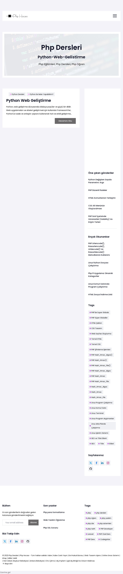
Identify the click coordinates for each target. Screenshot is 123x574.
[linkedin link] (102, 463)
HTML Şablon (96, 323)
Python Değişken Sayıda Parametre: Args (100, 181)
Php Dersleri (14, 555)
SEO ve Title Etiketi (99, 438)
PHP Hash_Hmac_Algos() (101, 355)
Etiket (111, 443)
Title (102, 443)
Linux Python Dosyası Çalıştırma (98, 264)
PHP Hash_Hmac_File (100, 381)
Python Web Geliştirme (28, 100)
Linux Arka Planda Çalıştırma (98, 426)
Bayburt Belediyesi (20, 561)
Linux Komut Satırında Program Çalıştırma (98, 285)
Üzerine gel (5, 572)
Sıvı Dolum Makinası (86, 561)
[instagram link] (108, 463)
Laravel (90, 534)
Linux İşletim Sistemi (99, 433)
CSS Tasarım (96, 328)
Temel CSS (96, 344)
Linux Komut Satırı (98, 408)
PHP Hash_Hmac (98, 376)
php (89, 513)
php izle (91, 523)
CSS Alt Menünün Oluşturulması (96, 207)
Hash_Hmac (96, 392)
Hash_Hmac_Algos (99, 387)
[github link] (90, 468)
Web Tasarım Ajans (93, 555)
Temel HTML (96, 339)
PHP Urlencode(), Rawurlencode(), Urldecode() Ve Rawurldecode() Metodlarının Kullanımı (99, 249)
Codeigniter (105, 539)
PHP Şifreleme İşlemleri (100, 349)
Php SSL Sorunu (50, 527)
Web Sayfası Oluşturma (101, 333)
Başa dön (8, 563)
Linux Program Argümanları (102, 418)
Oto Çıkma (50, 561)
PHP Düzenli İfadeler (97, 190)
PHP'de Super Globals (100, 312)
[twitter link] (90, 463)
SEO (93, 443)
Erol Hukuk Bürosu (76, 555)
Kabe (50, 555)
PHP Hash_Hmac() (99, 360)
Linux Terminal (97, 413)
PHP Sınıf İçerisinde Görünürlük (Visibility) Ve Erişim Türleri (100, 219)
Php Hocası (25, 555)
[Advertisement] (102, 128)
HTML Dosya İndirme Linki (100, 294)
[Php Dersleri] (17, 16)
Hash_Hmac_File (98, 397)
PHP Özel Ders (104, 534)
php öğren (92, 518)
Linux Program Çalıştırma (101, 402)
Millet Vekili (12, 558)
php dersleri (101, 513)
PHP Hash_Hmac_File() (101, 365)
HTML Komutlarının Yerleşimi (101, 198)
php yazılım (106, 518)
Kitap (4, 558)
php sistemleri (105, 523)
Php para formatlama (54, 512)
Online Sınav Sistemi (110, 555)
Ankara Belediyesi (37, 561)
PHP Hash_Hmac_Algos (101, 371)
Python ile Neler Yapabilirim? (41, 94)
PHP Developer (107, 529)
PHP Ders (91, 539)
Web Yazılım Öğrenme (54, 520)
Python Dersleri (18, 94)
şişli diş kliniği (72, 561)
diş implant (61, 561)
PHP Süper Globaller (99, 318)
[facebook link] (96, 463)
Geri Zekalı (7, 561)
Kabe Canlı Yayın (60, 555)
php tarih (91, 529)
